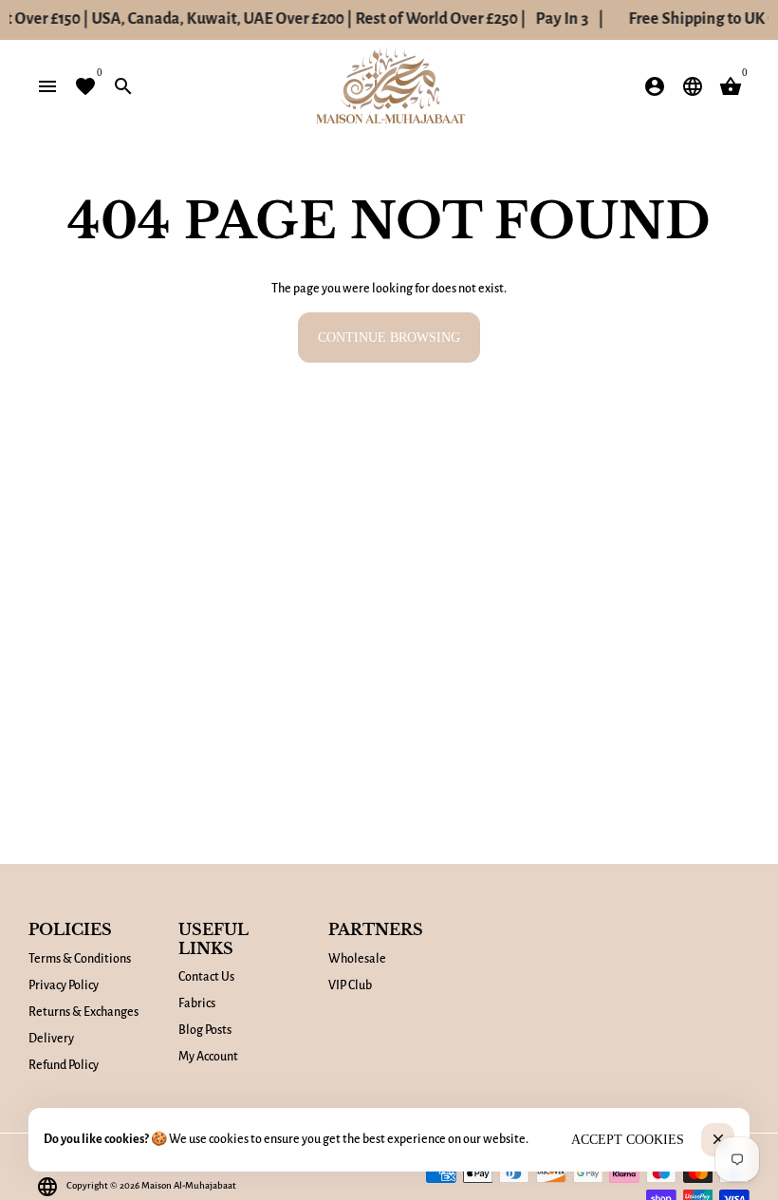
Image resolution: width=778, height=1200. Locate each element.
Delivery (51, 1038)
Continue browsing (389, 337)
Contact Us (206, 977)
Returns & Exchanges (83, 1012)
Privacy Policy (63, 985)
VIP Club (350, 985)
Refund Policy (63, 1065)
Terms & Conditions (79, 959)
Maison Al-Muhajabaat (188, 1185)
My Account (208, 1056)
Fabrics (196, 1003)
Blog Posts (205, 1030)
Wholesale (357, 959)
